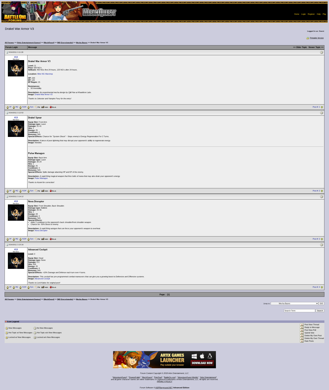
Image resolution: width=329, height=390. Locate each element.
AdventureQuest (120, 377)
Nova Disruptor (41, 230)
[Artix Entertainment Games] (29, 43)
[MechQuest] (49, 43)
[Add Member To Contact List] (45, 107)
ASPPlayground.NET (164, 388)
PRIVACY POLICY (164, 381)
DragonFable (134, 377)
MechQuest (147, 377)
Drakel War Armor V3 (43, 94)
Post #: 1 (316, 107)
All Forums (9, 43)
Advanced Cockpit (42, 279)
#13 (16, 57)
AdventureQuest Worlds (188, 377)
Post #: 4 (316, 287)
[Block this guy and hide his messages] (52, 107)
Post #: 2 (316, 191)
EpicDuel (158, 377)
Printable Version (317, 38)
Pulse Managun (41, 178)
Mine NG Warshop (45, 74)
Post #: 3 (316, 239)
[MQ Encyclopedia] (65, 43)
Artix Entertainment (208, 377)
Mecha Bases (81, 43)
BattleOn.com (169, 377)
